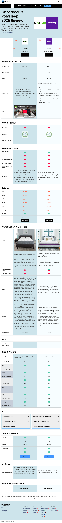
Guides (2, 508)
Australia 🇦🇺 (53, 508)
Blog (2, 507)
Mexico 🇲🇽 (25, 512)
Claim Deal (47, 5)
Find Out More (25, 457)
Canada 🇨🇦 (25, 510)
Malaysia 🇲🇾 (35, 512)
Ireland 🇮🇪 (43, 510)
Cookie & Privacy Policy (6, 511)
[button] (59, 2)
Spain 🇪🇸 (43, 516)
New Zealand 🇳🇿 (54, 510)
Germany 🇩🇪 (43, 512)
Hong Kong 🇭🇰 (36, 510)
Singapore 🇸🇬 (35, 508)
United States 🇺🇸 (26, 508)
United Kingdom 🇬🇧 (45, 508)
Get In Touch (4, 510)
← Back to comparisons (7, 32)
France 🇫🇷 (43, 514)
